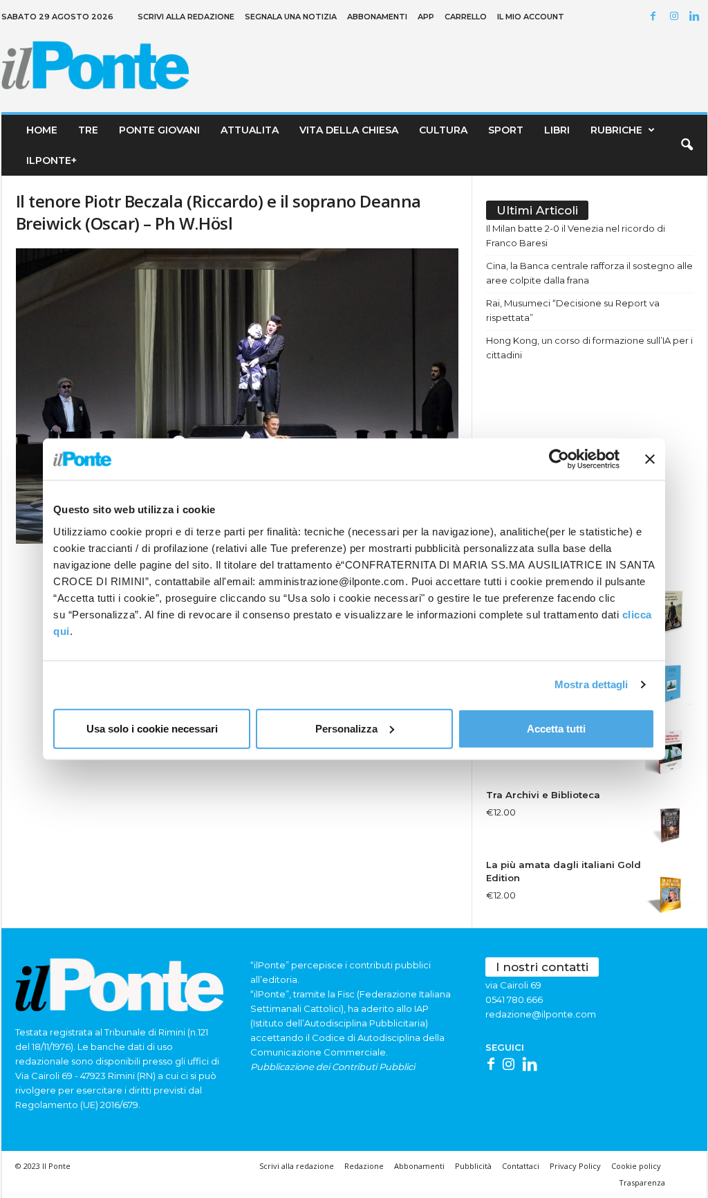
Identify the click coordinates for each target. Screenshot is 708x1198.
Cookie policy (636, 1166)
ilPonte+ (51, 160)
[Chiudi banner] (650, 459)
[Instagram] (676, 17)
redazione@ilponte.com (540, 1014)
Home (41, 130)
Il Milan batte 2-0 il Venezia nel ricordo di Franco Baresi (575, 235)
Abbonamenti (377, 16)
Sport (505, 130)
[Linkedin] (697, 17)
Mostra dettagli (591, 684)
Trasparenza (642, 1182)
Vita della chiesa (348, 130)
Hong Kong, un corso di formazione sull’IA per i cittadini (589, 347)
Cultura (443, 130)
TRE (88, 130)
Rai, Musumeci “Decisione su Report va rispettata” (573, 310)
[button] (686, 145)
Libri (557, 130)
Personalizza (346, 728)
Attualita (250, 130)
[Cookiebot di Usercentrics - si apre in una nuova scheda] (559, 459)
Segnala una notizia (291, 16)
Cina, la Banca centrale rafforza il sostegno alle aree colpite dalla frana (589, 273)
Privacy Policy (575, 1166)
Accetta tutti (556, 728)
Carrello (466, 16)
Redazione (364, 1166)
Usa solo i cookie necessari (152, 728)
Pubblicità (473, 1166)
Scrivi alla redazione (186, 16)
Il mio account (530, 16)
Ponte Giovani (159, 130)
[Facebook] (655, 17)
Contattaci (520, 1166)
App (426, 16)
